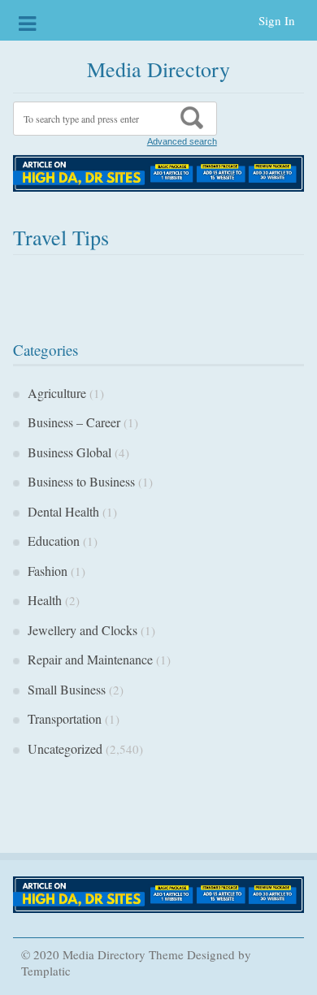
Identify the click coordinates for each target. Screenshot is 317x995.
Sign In (276, 20)
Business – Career (74, 421)
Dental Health (63, 511)
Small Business (67, 689)
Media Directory (158, 69)
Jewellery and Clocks (82, 629)
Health (45, 599)
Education (54, 540)
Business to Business (81, 481)
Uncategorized (65, 748)
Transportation (65, 718)
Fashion (47, 570)
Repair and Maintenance (90, 659)
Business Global (69, 452)
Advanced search (182, 141)
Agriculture (57, 392)
